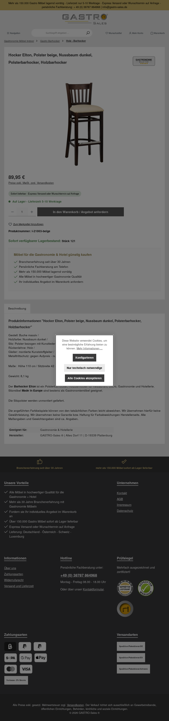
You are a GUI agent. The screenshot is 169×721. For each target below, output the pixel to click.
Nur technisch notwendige (84, 368)
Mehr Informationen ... (90, 348)
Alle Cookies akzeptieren (85, 378)
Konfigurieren (84, 357)
